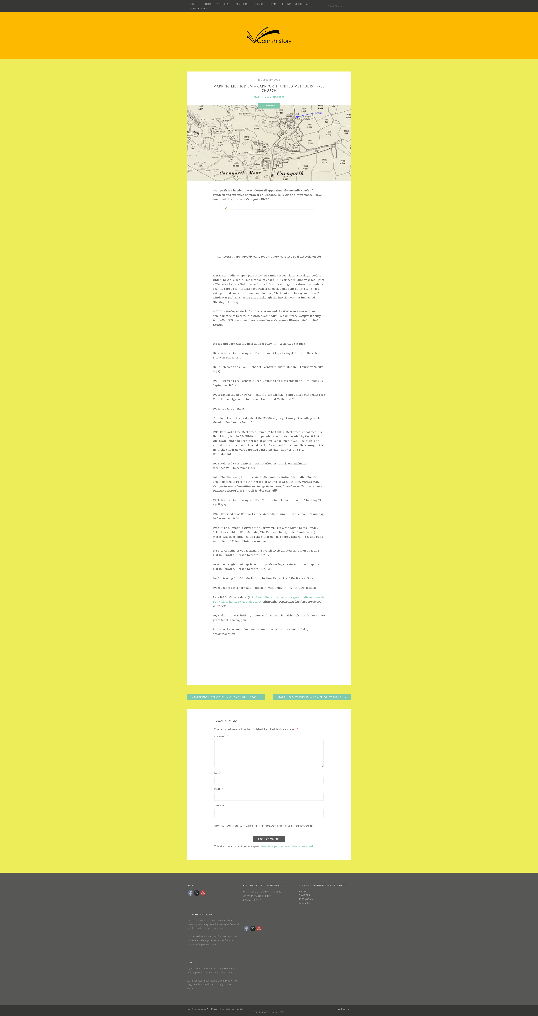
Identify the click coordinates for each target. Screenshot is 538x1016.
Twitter (304, 895)
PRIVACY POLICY (253, 900)
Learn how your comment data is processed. (287, 846)
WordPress (212, 1009)
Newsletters (198, 8)
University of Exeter (257, 896)
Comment (221, 736)
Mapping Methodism (269, 96)
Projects (242, 4)
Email (218, 789)
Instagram (306, 899)
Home (193, 4)
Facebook (305, 891)
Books (259, 4)
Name (218, 773)
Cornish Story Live (295, 4)
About (207, 4)
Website (219, 805)
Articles (223, 4)
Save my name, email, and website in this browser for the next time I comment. (264, 826)
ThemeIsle (239, 1009)
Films (273, 4)
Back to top (344, 1009)
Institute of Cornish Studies (263, 891)
